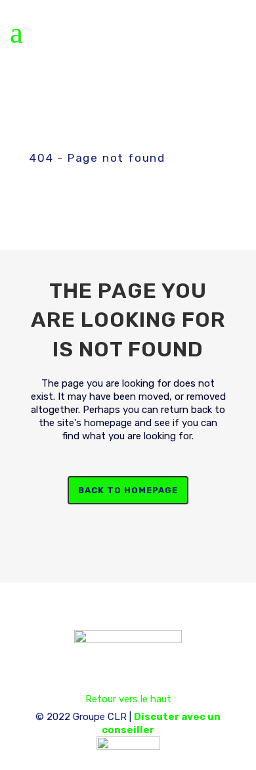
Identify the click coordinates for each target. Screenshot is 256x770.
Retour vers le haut (128, 699)
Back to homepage (128, 490)
